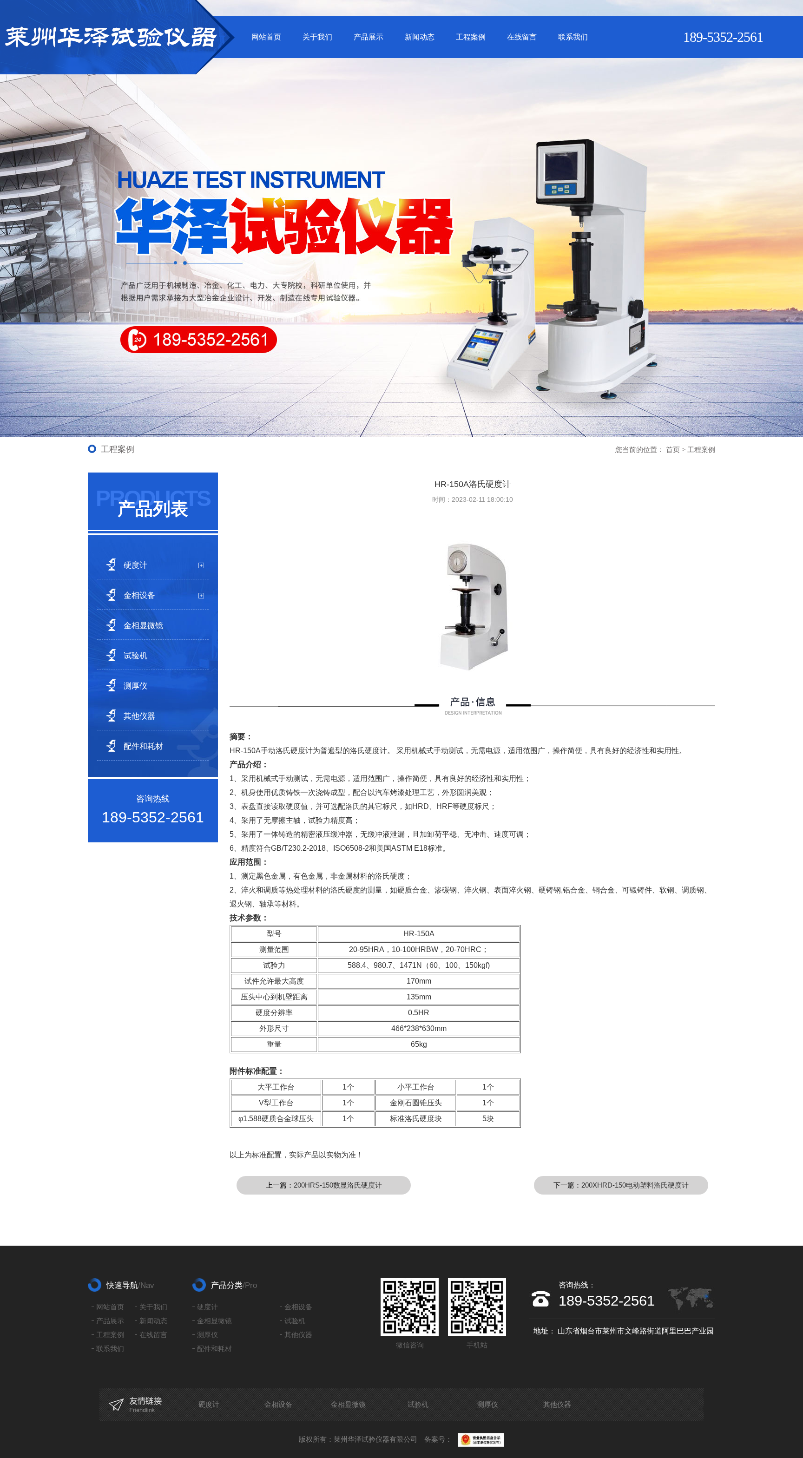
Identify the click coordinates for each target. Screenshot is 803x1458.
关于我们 (317, 37)
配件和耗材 (143, 746)
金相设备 (139, 595)
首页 (673, 449)
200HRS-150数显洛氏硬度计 (338, 1185)
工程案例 (471, 37)
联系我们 (573, 37)
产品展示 (368, 37)
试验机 (135, 655)
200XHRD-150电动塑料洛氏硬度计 (635, 1185)
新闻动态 (419, 37)
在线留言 (522, 37)
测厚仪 (135, 686)
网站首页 (266, 37)
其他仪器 (139, 716)
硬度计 (135, 565)
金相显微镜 (143, 625)
